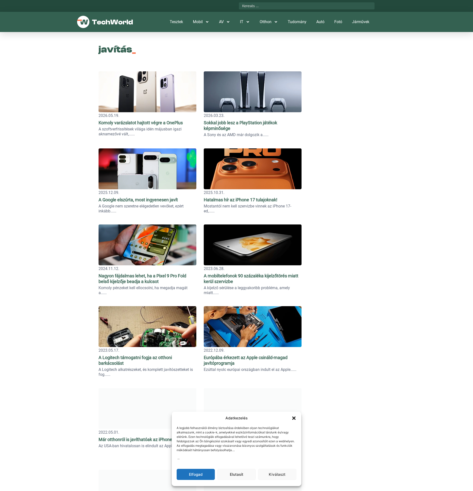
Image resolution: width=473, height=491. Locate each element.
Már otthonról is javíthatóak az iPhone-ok (138, 439)
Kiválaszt (277, 474)
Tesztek (176, 21)
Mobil (198, 21)
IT (241, 21)
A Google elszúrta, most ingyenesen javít (138, 199)
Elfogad (196, 474)
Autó (320, 21)
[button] (293, 418)
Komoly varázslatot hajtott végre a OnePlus (141, 122)
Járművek (360, 21)
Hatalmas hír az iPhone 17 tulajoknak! (240, 199)
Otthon (265, 21)
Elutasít (236, 474)
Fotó (338, 21)
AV (221, 21)
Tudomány (297, 21)
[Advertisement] (340, 99)
